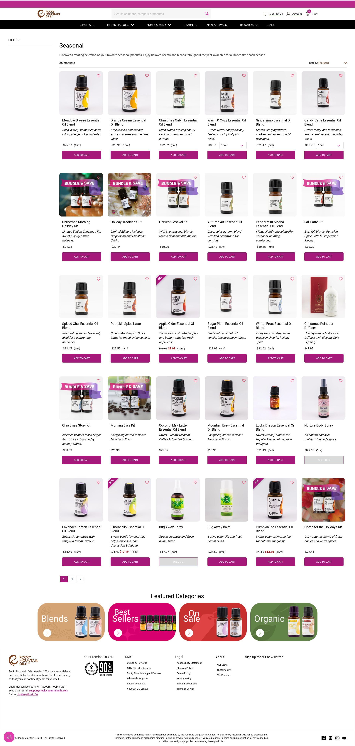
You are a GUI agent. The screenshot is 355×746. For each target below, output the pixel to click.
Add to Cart (324, 358)
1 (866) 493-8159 (27, 694)
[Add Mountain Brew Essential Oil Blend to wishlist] (244, 380)
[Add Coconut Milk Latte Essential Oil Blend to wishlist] (195, 380)
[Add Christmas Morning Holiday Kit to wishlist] (98, 177)
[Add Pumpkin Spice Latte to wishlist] (147, 279)
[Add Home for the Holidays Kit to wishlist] (340, 482)
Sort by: (313, 62)
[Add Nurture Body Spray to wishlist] (340, 380)
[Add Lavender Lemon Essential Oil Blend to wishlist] (98, 482)
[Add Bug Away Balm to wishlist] (244, 482)
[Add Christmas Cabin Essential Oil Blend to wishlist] (195, 75)
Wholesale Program (137, 678)
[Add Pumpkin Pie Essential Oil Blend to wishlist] (292, 482)
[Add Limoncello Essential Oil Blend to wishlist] (147, 482)
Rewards (247, 25)
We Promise (223, 675)
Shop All (87, 25)
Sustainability (224, 670)
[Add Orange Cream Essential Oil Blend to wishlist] (147, 75)
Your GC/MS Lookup (137, 688)
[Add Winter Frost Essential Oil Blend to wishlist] (292, 279)
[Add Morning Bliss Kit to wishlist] (147, 380)
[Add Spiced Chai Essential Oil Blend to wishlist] (98, 279)
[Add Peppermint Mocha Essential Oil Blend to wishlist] (292, 177)
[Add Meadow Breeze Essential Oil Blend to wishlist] (98, 75)
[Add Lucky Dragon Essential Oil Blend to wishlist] (292, 380)
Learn (188, 25)
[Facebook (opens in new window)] (324, 737)
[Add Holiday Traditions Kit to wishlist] (147, 177)
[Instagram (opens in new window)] (337, 737)
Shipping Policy (185, 668)
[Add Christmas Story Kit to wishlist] (98, 380)
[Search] (206, 13)
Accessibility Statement (189, 663)
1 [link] (64, 579)
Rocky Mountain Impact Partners (144, 673)
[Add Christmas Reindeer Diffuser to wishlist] (340, 279)
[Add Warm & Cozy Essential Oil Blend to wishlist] (244, 75)
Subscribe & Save (136, 683)
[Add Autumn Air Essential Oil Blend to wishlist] (244, 177)
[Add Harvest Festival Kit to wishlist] (195, 177)
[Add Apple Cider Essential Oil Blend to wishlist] (195, 279)
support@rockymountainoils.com (48, 690)
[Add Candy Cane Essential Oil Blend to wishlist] (340, 75)
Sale (271, 25)
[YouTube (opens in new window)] (344, 737)
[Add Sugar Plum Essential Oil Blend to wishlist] (244, 279)
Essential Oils (118, 25)
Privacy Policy (184, 678)
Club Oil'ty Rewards (137, 663)
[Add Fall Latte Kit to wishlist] (340, 177)
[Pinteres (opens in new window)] (331, 737)
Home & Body (156, 25)
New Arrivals (217, 25)
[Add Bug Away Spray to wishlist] (195, 482)
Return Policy (183, 673)
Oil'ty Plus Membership (139, 668)
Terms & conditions (187, 683)
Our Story (222, 664)
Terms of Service (186, 688)
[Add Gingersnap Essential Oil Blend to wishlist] (292, 75)
